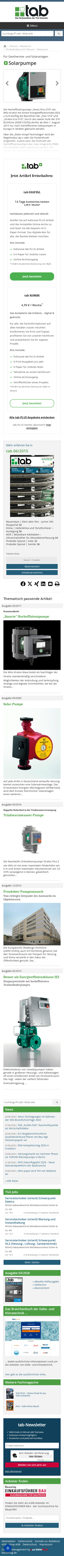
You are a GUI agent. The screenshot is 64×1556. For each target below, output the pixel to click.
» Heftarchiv (39, 1284)
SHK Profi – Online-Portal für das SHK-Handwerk (31, 1394)
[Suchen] (59, 33)
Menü (34, 26)
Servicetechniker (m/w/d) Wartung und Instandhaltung (30, 1221)
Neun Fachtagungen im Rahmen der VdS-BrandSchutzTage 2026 (30, 1118)
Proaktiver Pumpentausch (23, 892)
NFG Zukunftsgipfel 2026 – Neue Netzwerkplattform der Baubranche (30, 1164)
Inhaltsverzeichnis (32, 572)
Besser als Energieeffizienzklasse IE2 (31, 977)
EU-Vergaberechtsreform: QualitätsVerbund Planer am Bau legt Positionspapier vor (26, 1137)
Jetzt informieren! (13, 1471)
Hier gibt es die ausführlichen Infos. (25, 1374)
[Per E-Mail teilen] (50, 584)
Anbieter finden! (33, 1525)
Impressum (45, 1544)
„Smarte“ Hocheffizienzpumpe (26, 616)
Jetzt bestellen (32, 276)
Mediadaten (9, 1541)
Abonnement (32, 566)
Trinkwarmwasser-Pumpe (23, 815)
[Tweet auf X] (29, 585)
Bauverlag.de (9, 1552)
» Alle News (11, 1180)
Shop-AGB (14, 1544)
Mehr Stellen (32, 1262)
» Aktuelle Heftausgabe (46, 1281)
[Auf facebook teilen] (23, 585)
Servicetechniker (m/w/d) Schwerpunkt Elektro (30, 1199)
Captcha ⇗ (44, 1460)
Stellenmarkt (25, 1541)
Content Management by (16, 1549)
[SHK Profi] (11, 1394)
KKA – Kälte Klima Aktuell (27, 1406)
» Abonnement (41, 1288)
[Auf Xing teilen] (36, 585)
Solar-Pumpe (13, 704)
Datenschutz (30, 1544)
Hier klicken (35, 1456)
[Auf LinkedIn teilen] (43, 585)
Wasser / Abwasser (20, 46)
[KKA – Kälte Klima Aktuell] (11, 1406)
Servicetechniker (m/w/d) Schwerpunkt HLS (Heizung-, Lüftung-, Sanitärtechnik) (31, 1242)
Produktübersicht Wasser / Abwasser (27, 49)
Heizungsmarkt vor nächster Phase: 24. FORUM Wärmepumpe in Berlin (31, 1155)
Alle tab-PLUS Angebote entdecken (32, 417)
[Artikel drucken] (57, 584)
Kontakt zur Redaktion (47, 1541)
